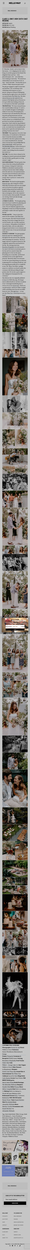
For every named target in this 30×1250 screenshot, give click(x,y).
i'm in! (15, 629)
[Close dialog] (27, 618)
